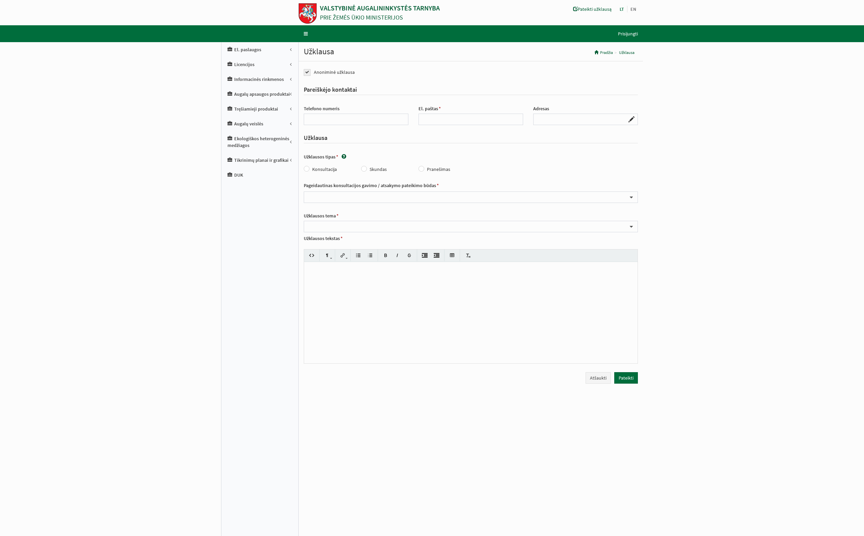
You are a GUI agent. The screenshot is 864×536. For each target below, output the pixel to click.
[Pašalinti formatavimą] (468, 255)
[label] (330, 89)
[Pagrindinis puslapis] (309, 13)
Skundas (378, 169)
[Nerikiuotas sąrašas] (358, 255)
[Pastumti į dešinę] (425, 255)
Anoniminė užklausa (334, 72)
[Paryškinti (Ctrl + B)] (386, 255)
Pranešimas (438, 169)
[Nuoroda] (343, 255)
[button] (633, 9)
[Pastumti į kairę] (436, 255)
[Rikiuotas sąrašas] (370, 255)
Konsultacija (324, 169)
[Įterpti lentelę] (452, 255)
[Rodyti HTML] (312, 255)
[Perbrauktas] (409, 255)
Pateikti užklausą (595, 9)
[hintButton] (344, 156)
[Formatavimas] (327, 255)
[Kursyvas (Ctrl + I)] (397, 255)
